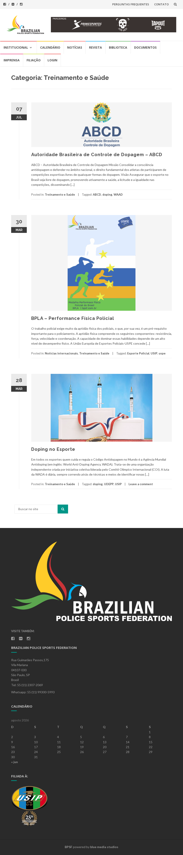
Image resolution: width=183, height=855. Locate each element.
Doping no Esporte (53, 449)
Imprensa (12, 60)
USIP (154, 353)
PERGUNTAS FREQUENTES (130, 4)
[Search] (63, 509)
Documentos (145, 47)
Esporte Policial (138, 353)
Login (52, 60)
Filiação (34, 60)
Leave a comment (141, 484)
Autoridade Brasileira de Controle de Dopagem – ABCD (96, 154)
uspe (162, 353)
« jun (14, 762)
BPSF (68, 847)
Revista (95, 47)
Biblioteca (118, 47)
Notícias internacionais (61, 353)
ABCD (97, 194)
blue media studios (104, 847)
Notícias (74, 47)
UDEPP (109, 484)
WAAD (118, 194)
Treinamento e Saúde (60, 194)
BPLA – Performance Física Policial (72, 318)
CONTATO (161, 4)
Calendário (50, 47)
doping (107, 194)
